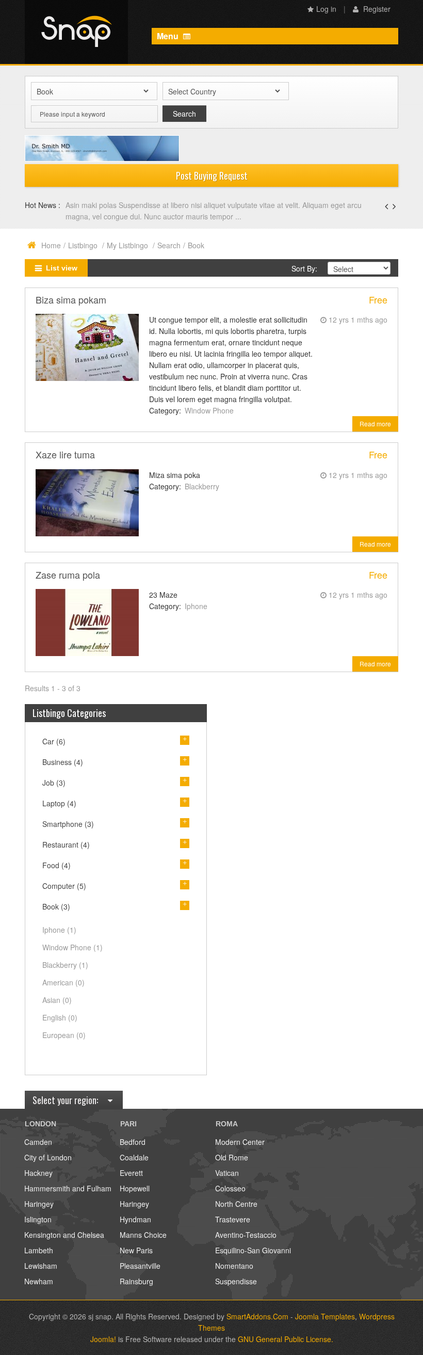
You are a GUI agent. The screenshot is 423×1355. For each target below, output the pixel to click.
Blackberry (202, 486)
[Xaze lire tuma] (87, 501)
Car (54, 741)
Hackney (38, 1173)
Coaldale (134, 1157)
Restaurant (66, 844)
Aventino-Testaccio (245, 1235)
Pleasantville (140, 1266)
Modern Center (240, 1142)
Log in (326, 9)
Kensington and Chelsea (64, 1235)
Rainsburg (136, 1281)
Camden (38, 1142)
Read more (375, 423)
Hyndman (135, 1219)
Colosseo (230, 1188)
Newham (38, 1281)
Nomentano (234, 1266)
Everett (131, 1173)
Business (62, 762)
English (59, 1017)
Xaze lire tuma (65, 454)
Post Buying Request (212, 175)
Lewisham (40, 1266)
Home (51, 245)
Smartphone (68, 824)
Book (56, 906)
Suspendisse (236, 1281)
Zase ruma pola (68, 574)
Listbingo (84, 245)
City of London (48, 1157)
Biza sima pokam (71, 299)
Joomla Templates (325, 1316)
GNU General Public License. (285, 1339)
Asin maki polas (92, 205)
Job (54, 782)
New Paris (136, 1250)
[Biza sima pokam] (87, 346)
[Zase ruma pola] (87, 621)
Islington (38, 1219)
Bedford (132, 1142)
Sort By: (304, 268)
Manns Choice (143, 1235)
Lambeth (38, 1250)
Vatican (227, 1173)
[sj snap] (76, 32)
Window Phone (209, 410)
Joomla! (103, 1339)
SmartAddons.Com (257, 1316)
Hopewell (135, 1188)
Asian (57, 1000)
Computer (64, 886)
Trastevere (232, 1219)
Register (376, 9)
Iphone (196, 606)
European (64, 1035)
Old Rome (231, 1157)
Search (169, 245)
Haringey (39, 1204)
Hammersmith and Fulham (67, 1188)
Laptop (59, 803)
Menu (169, 36)
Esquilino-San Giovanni (253, 1250)
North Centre (236, 1204)
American (63, 982)
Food (56, 865)
